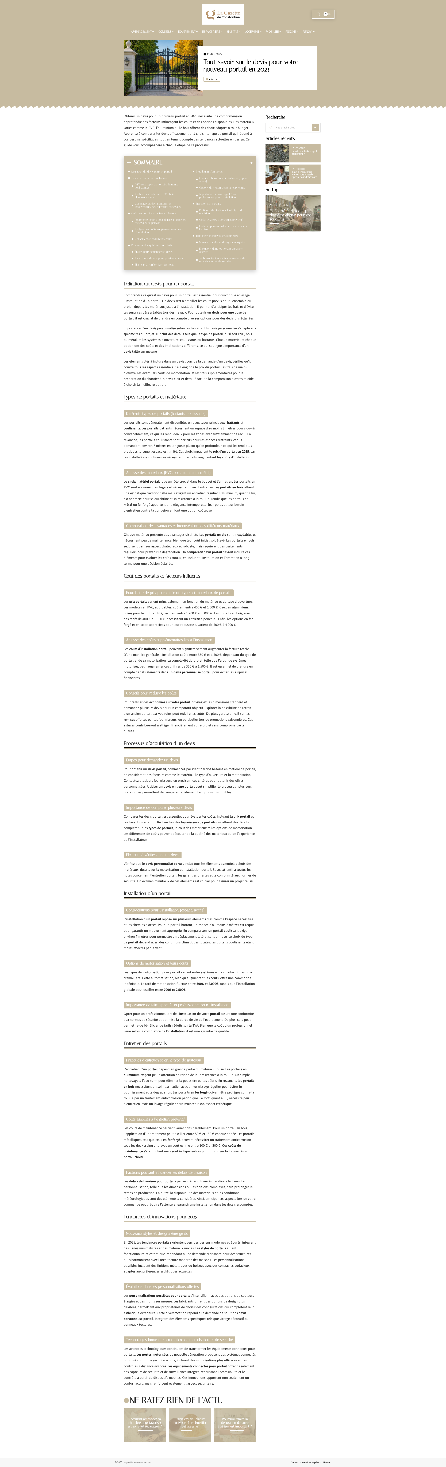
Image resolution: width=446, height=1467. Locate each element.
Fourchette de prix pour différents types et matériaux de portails (160, 221)
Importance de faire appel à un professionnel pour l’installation (217, 195)
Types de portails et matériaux (149, 178)
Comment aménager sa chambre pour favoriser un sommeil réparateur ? (145, 1422)
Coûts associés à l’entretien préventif (221, 219)
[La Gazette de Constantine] (223, 14)
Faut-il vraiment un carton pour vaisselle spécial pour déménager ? (304, 175)
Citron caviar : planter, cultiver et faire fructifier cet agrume (190, 1422)
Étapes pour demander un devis (153, 251)
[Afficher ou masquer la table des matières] (208, 163)
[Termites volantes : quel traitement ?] (277, 153)
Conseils (300, 148)
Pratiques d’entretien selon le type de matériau (221, 211)
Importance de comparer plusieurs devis (159, 258)
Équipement (281, 205)
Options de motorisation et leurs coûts (222, 187)
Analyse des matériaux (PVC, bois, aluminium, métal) (154, 195)
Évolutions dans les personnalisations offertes (221, 250)
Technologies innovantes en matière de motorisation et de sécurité (222, 260)
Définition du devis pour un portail (151, 171)
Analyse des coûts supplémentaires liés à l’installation (159, 231)
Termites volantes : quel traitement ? (304, 152)
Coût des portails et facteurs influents (153, 213)
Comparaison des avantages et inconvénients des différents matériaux (158, 205)
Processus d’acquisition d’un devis (151, 245)
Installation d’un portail (209, 171)
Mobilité (300, 169)
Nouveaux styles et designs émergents (222, 242)
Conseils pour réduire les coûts (153, 239)
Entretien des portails (208, 203)
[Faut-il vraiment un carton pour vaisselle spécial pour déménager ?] (277, 174)
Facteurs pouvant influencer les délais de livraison (223, 227)
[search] (318, 14)
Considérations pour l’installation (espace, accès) (223, 179)
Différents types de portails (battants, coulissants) (156, 186)
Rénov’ (213, 79)
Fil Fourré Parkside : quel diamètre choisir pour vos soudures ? (290, 215)
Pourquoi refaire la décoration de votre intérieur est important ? (235, 1422)
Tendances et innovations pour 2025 (217, 235)
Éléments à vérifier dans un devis (154, 264)
